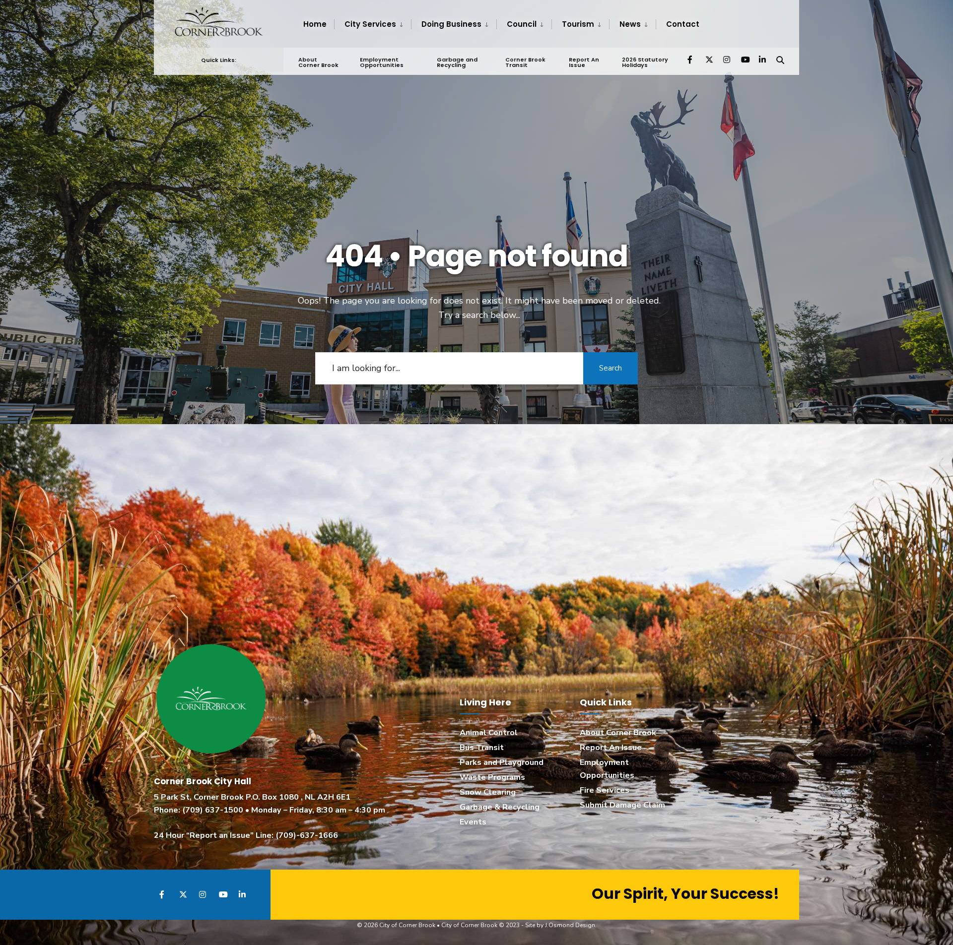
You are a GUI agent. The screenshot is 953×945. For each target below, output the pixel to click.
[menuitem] (372, 24)
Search (610, 368)
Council (522, 24)
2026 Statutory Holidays (645, 62)
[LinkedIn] (762, 59)
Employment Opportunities (382, 62)
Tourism (578, 24)
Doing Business (451, 24)
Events (473, 822)
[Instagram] (727, 59)
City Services (370, 24)
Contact (682, 24)
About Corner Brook (318, 62)
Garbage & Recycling (500, 807)
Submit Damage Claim (622, 805)
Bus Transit (482, 747)
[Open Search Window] (780, 59)
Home (315, 24)
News (630, 24)
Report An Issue (584, 62)
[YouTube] (744, 59)
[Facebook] (691, 59)
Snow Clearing (488, 792)
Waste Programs (492, 777)
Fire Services (604, 790)
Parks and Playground (502, 762)
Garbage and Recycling (457, 62)
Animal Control (489, 732)
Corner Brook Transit (525, 62)
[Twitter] (709, 59)
